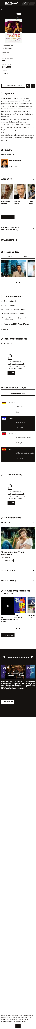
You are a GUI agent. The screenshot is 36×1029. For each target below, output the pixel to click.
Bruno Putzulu (17, 202)
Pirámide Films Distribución (25, 453)
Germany (12, 403)
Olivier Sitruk (31, 202)
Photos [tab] (9, 257)
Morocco (12, 434)
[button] (23, 263)
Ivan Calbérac (7, 48)
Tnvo (3, 54)
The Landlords (18, 616)
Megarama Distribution (23, 437)
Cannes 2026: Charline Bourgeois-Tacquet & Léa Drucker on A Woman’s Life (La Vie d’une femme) (12, 684)
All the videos (8, 702)
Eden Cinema (20, 422)
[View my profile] (32, 3)
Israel (11, 418)
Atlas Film (19, 407)
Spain (11, 449)
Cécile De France (5, 202)
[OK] (18, 1026)
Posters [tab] (26, 257)
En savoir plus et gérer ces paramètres (13, 1021)
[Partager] (28, 86)
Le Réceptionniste (8, 618)
